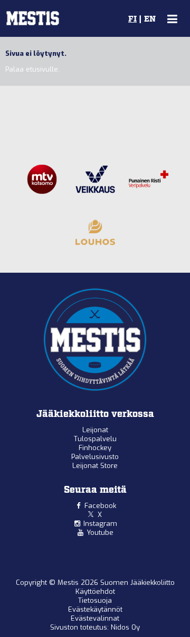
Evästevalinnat (95, 618)
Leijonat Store (95, 465)
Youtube (100, 532)
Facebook (100, 505)
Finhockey (95, 447)
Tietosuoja (95, 600)
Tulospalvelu (95, 438)
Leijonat (95, 429)
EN (150, 19)
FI (132, 19)
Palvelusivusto (95, 456)
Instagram (100, 523)
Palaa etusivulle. (32, 69)
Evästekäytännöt (95, 609)
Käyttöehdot (95, 591)
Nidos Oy (125, 627)
